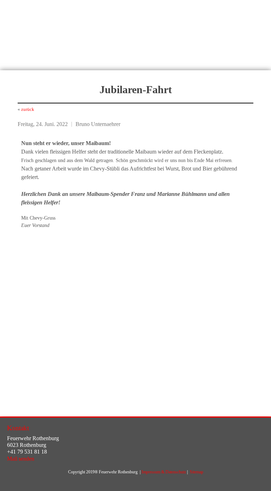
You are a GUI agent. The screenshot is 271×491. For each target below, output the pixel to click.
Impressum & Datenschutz (163, 471)
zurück (27, 109)
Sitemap (196, 471)
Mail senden (20, 459)
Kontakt (18, 428)
